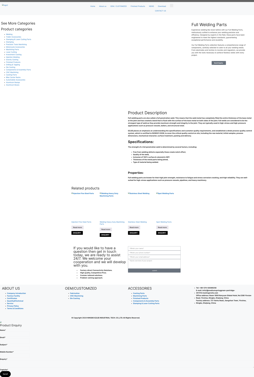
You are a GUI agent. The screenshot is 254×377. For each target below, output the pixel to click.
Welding (9, 34)
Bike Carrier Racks (13, 77)
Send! (5, 374)
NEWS (151, 6)
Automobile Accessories (15, 80)
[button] (171, 5)
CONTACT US (160, 11)
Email (3, 337)
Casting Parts (11, 75)
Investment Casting (13, 55)
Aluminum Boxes (12, 85)
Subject (3, 345)
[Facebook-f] (193, 311)
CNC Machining (12, 72)
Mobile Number (7, 352)
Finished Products (138, 6)
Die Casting (10, 67)
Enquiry (3, 359)
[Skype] (214, 311)
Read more (77, 227)
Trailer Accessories (13, 37)
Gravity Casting (12, 60)
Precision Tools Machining (16, 44)
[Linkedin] (198, 311)
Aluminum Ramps (13, 82)
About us (102, 6)
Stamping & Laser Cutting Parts (18, 39)
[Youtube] (209, 311)
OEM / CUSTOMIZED (118, 6)
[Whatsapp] (204, 311)
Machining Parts (12, 49)
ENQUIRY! (77, 233)
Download (162, 6)
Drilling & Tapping (13, 65)
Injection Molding (13, 57)
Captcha (4, 370)
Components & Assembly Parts (18, 70)
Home (92, 6)
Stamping (10, 42)
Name (3, 330)
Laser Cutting (11, 52)
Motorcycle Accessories (15, 47)
